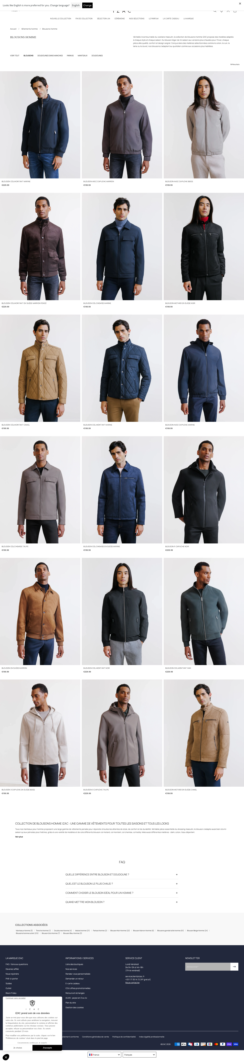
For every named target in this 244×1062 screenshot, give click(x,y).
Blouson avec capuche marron (98, 181)
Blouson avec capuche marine (180, 425)
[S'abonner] (234, 967)
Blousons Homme (49, 29)
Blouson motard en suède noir (180, 303)
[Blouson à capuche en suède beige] (40, 733)
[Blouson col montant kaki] (204, 611)
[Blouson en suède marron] (40, 611)
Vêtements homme (29, 29)
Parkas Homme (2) (100, 930)
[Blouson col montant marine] (40, 124)
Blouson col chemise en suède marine (101, 546)
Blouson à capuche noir (177, 546)
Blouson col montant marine (16, 181)
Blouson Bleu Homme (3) (72, 933)
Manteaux (82, 55)
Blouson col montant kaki (178, 668)
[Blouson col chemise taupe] (40, 489)
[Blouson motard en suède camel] (204, 733)
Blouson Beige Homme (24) (197, 930)
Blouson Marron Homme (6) (143, 930)
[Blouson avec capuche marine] (204, 368)
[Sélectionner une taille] (40, 174)
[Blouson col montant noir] (122, 611)
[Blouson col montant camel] (40, 368)
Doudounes (97, 55)
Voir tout (14, 55)
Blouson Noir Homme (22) (120, 930)
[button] (60, 19)
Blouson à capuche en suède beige (18, 790)
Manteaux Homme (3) (24, 930)
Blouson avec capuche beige (179, 181)
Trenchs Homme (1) (43, 930)
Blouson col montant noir (96, 668)
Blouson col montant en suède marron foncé (24, 303)
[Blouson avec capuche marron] (122, 124)
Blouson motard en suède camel (181, 790)
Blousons (28, 55)
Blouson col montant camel (16, 425)
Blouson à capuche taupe (96, 790)
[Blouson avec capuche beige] (204, 124)
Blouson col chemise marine (97, 303)
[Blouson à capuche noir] (204, 489)
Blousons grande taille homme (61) (170, 930)
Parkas (70, 55)
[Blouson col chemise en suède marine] (122, 489)
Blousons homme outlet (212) (27, 933)
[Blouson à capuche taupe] (122, 733)
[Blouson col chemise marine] (122, 246)
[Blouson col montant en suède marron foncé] (40, 246)
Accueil (13, 29)
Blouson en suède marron (14, 668)
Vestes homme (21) (82, 930)
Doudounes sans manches (50, 55)
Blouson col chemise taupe (15, 546)
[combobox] (104, 1054)
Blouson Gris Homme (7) (51, 933)
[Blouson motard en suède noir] (204, 246)
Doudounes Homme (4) (63, 930)
